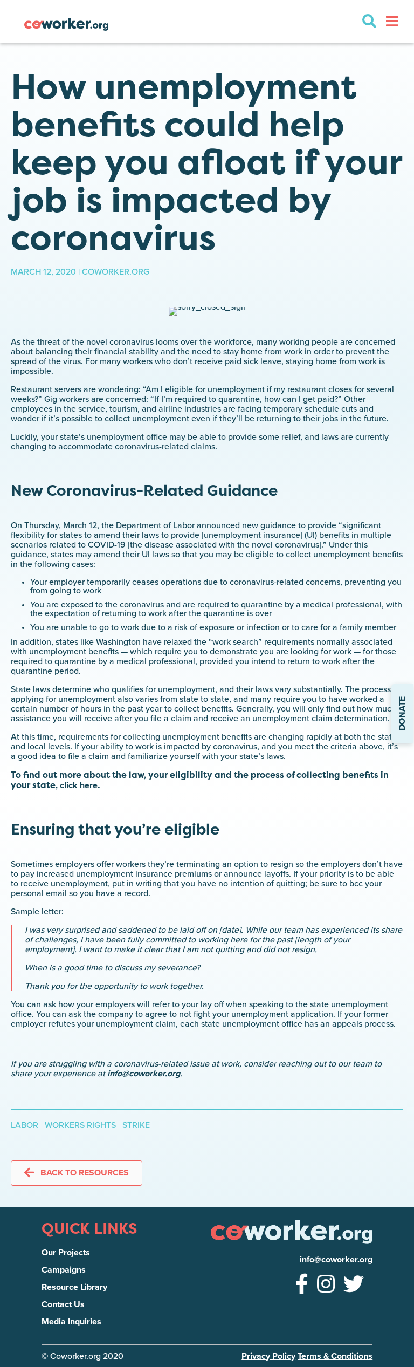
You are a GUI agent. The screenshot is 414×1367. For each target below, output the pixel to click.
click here (79, 785)
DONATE (402, 713)
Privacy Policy (268, 1356)
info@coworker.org (143, 1073)
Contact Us (63, 1304)
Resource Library (74, 1287)
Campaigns (64, 1270)
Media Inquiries (71, 1321)
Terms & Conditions (335, 1356)
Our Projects (66, 1252)
